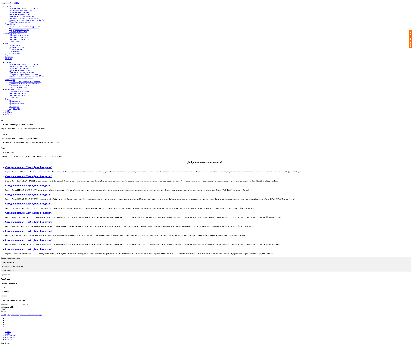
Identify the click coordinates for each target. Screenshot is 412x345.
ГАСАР (3, 315)
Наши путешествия (16, 47)
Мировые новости (16, 49)
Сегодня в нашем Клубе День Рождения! (28, 167)
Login (3, 309)
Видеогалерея (14, 53)
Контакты (8, 59)
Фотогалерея (14, 51)
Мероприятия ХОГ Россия (19, 39)
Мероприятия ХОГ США (18, 37)
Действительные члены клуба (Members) (24, 28)
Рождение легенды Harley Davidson (22, 10)
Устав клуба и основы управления (21, 16)
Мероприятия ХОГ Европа (19, 35)
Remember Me (8, 307)
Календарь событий (12, 34)
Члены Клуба (10, 24)
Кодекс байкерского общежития (21, 22)
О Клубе (8, 7)
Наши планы (14, 41)
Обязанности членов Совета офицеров (23, 18)
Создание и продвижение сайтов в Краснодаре (25, 315)
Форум (7, 55)
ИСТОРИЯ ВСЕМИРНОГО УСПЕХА (23, 8)
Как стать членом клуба (18, 32)
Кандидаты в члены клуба (19, 30)
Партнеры (9, 57)
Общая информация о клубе (19, 14)
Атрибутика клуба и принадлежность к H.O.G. (26, 20)
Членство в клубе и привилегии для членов (25, 26)
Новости (8, 43)
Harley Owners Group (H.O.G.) (20, 12)
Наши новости (14, 45)
